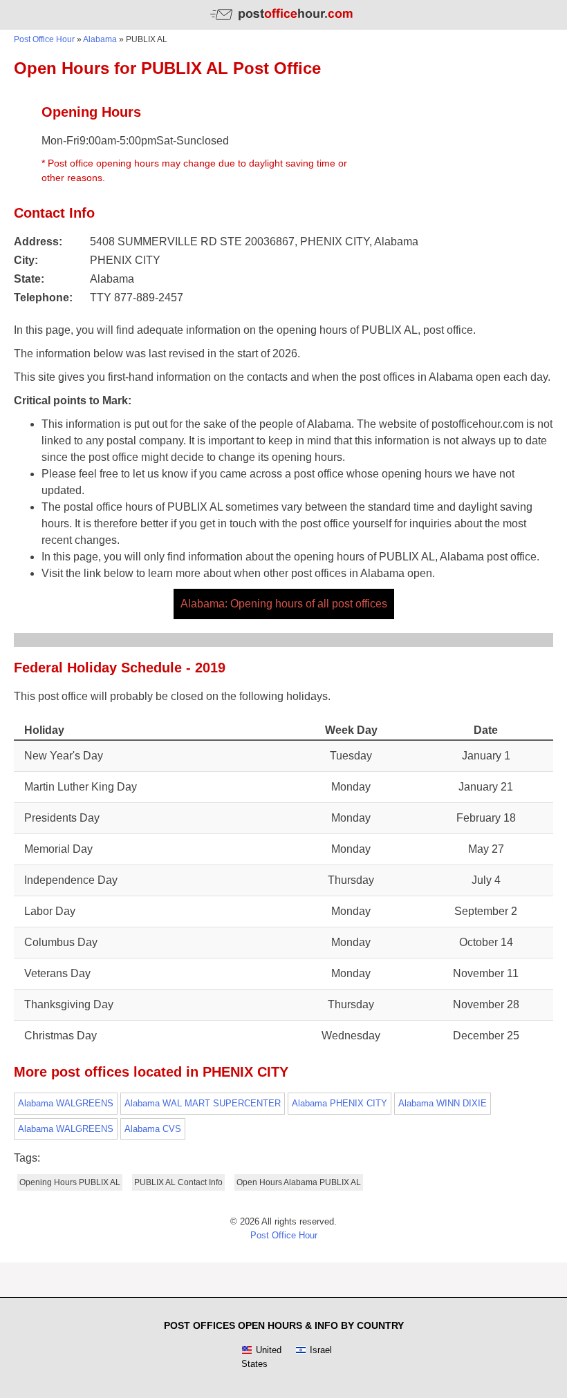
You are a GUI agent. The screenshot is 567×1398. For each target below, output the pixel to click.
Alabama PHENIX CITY (339, 1103)
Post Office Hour (44, 39)
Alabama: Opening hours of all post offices (283, 604)
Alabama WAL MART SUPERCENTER (202, 1103)
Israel (321, 1350)
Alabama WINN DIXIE (442, 1103)
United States (261, 1357)
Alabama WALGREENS (65, 1103)
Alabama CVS (152, 1129)
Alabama (100, 39)
